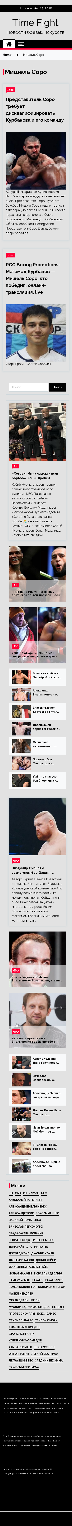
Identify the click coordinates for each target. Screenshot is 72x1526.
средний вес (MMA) (49, 1360)
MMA (18, 1193)
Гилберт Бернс (43, 1240)
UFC (15, 466)
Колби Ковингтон (22, 1286)
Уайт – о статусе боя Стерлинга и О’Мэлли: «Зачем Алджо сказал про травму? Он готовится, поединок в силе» (45, 779)
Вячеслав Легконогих (26, 1226)
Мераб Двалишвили (24, 1300)
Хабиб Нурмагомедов (25, 1340)
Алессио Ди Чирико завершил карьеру (46, 1095)
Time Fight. (36, 22)
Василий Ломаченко (25, 1219)
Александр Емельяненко (28, 1206)
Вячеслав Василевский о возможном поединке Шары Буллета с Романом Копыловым (46, 1078)
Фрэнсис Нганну (21, 1333)
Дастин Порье (37, 1246)
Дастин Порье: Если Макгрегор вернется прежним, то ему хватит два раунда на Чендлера (47, 1112)
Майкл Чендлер (21, 1293)
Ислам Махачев (20, 1273)
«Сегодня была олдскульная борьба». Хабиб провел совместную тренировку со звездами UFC (35, 476)
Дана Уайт (17, 1246)
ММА (16, 860)
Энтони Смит (19, 1353)
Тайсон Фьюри (46, 1320)
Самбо (51, 1313)
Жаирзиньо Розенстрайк (28, 1266)
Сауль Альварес (21, 1320)
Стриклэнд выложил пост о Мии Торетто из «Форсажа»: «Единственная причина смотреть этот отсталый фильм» (46, 744)
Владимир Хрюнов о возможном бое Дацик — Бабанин (32, 870)
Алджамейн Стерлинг (26, 1199)
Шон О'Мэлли (44, 1347)
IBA (11, 1193)
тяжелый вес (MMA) (24, 1367)
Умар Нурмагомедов (24, 1327)
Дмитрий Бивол (21, 1260)
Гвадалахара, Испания (26, 1233)
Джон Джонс (19, 1253)
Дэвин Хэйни (46, 1260)
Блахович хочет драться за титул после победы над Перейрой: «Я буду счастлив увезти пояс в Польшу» (46, 710)
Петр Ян (58, 1307)
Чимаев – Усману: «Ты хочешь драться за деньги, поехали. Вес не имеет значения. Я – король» (37, 593)
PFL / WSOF (31, 1193)
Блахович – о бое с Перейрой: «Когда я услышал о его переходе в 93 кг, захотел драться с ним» (47, 675)
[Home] (9, 44)
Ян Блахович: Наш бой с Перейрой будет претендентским (45, 1147)
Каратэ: (37, 1280)
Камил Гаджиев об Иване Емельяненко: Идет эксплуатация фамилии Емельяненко (36, 979)
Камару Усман (19, 1280)
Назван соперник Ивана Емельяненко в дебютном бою (33, 1040)
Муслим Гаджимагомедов (29, 1307)
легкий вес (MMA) (44, 1353)
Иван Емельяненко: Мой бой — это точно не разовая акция (46, 1130)
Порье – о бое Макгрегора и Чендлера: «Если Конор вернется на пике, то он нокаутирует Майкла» (46, 761)
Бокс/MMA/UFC (47, 1213)
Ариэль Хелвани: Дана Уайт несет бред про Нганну (45, 1061)
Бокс (10, 89)
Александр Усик (21, 1213)
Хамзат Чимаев (20, 1347)
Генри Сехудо (19, 1240)
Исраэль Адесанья (48, 1273)
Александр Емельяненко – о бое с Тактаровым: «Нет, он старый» (46, 693)
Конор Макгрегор (51, 1286)
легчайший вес (21, 1360)
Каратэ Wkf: (54, 1280)
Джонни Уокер (42, 1253)
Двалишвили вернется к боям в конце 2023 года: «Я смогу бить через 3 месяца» (47, 727)
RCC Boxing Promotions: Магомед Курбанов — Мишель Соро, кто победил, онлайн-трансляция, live (33, 278)
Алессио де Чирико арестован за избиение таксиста (46, 1164)
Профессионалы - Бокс (27, 1313)
